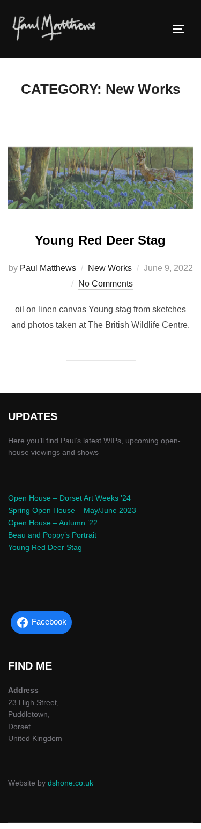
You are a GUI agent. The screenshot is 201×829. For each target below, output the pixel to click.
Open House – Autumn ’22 (53, 522)
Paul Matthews (48, 268)
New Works (110, 268)
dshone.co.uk (70, 783)
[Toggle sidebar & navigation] (182, 29)
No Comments (105, 283)
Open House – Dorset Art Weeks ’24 (69, 498)
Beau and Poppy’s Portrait (52, 535)
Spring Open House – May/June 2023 (72, 510)
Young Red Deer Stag (100, 240)
